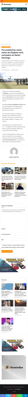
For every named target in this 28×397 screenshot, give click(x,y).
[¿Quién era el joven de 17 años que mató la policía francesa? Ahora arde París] (20, 186)
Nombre (4, 228)
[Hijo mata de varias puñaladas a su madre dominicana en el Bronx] (7, 303)
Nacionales (8, 44)
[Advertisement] (14, 27)
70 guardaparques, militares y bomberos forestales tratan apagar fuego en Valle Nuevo (20, 310)
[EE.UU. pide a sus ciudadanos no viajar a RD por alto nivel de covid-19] (7, 186)
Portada (8, 47)
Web (3, 239)
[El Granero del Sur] (6, 4)
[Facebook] (13, 391)
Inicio (3, 44)
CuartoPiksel (18, 389)
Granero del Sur (6, 70)
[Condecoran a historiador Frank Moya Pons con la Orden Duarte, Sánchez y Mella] (20, 286)
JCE (4, 126)
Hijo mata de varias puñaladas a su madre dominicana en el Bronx (7, 309)
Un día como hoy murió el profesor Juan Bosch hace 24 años (20, 178)
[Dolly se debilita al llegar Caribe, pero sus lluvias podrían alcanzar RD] (7, 286)
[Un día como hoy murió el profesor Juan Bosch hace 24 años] (20, 170)
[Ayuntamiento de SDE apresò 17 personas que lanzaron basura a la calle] (7, 170)
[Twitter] (15, 391)
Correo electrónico (6, 234)
